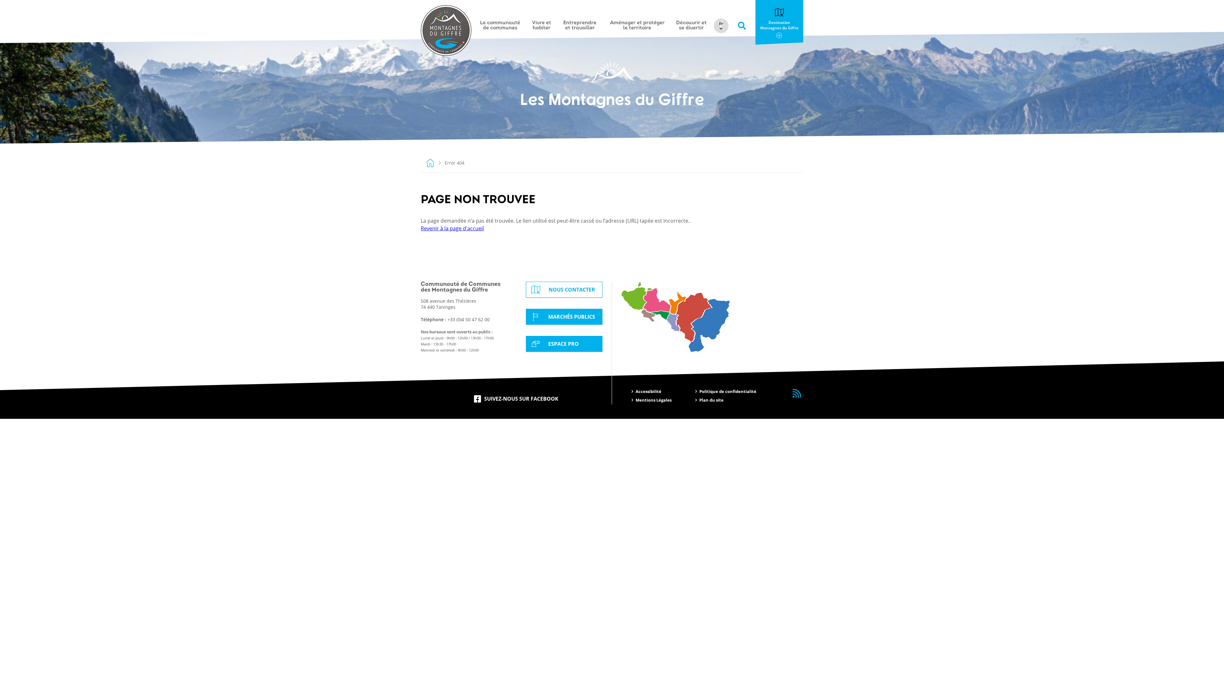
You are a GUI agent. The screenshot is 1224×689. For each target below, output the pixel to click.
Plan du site (711, 400)
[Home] (430, 162)
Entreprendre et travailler (579, 25)
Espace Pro (563, 343)
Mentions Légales (654, 400)
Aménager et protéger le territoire (637, 25)
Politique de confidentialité (727, 391)
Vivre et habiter (541, 25)
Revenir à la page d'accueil (452, 228)
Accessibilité (648, 391)
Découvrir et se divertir (691, 25)
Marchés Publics (571, 316)
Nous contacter (572, 289)
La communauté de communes (500, 25)
